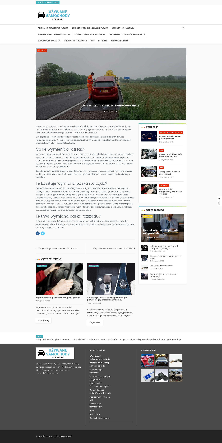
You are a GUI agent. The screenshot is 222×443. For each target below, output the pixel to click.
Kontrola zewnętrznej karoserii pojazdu (90, 27)
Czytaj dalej (43, 320)
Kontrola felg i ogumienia (123, 27)
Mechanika (102, 40)
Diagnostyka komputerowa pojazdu (89, 34)
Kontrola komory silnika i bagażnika (54, 34)
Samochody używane (119, 40)
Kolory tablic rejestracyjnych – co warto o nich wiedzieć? (61, 339)
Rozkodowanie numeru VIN (49, 40)
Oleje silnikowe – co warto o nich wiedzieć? (112, 248)
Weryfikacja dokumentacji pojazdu (53, 27)
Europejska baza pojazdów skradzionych (127, 34)
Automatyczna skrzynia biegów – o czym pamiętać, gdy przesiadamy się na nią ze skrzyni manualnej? (135, 339)
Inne (92, 40)
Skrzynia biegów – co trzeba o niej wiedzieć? (58, 248)
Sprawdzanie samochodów (75, 40)
